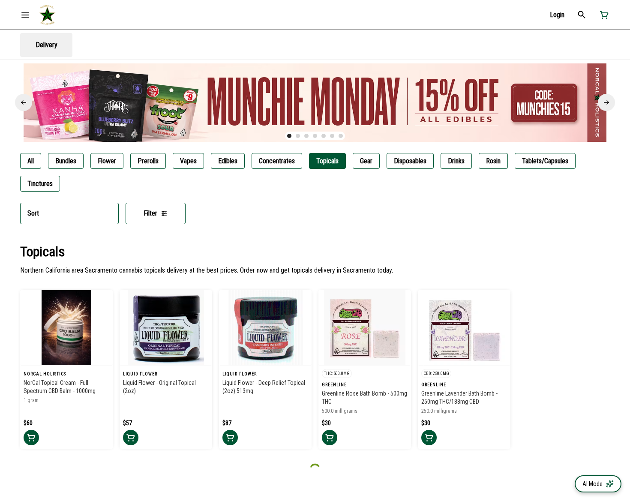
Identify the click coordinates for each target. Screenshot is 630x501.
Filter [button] (150, 213)
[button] (557, 14)
